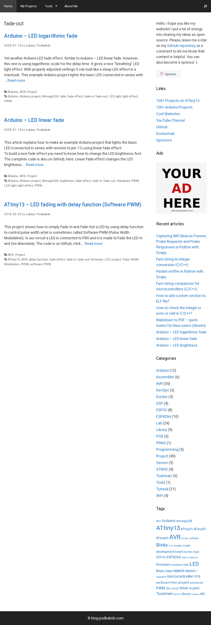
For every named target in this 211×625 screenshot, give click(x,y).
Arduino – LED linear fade (34, 120)
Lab (159, 423)
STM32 (162, 469)
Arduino (13, 92)
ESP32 (161, 410)
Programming (167, 449)
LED (111, 96)
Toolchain (164, 476)
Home (8, 6)
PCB (159, 436)
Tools (49, 6)
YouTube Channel (170, 120)
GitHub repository (181, 45)
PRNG (161, 443)
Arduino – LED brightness (177, 345)
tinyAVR (194, 588)
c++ (171, 545)
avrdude (193, 538)
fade (63, 96)
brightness (67, 181)
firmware (97, 259)
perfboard (163, 582)
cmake (178, 545)
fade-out (101, 96)
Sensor (162, 462)
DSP (159, 403)
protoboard (196, 582)
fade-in (89, 96)
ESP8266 (163, 416)
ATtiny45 (200, 529)
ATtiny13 (14, 259)
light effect (130, 96)
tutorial (176, 594)
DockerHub (165, 133)
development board (169, 552)
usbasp (195, 594)
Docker (162, 397)
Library (161, 430)
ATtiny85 (162, 538)
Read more (16, 80)
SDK (168, 588)
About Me (71, 6)
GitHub (162, 127)
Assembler (165, 377)
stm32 (175, 588)
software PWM (40, 264)
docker (188, 551)
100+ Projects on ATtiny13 (177, 100)
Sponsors (164, 140)
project (116, 259)
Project (32, 92)
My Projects (29, 6)
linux (160, 571)
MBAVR (178, 571)
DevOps (162, 390)
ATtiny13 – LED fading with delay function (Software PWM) (72, 205)
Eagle (196, 551)
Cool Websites (168, 114)
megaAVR (161, 577)
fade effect (75, 96)
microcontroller (180, 576)
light (118, 96)
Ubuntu (186, 594)
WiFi (159, 495)
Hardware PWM (128, 181)
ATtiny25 (187, 529)
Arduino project (30, 96)
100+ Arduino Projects (174, 107)
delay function (38, 259)
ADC (158, 521)
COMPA (186, 545)
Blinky (162, 545)
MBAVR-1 (191, 571)
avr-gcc (184, 538)
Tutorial (162, 489)
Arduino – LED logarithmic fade (40, 36)
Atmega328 (50, 96)
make (168, 571)
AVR (23, 92)
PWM (8, 101)
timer (184, 588)
